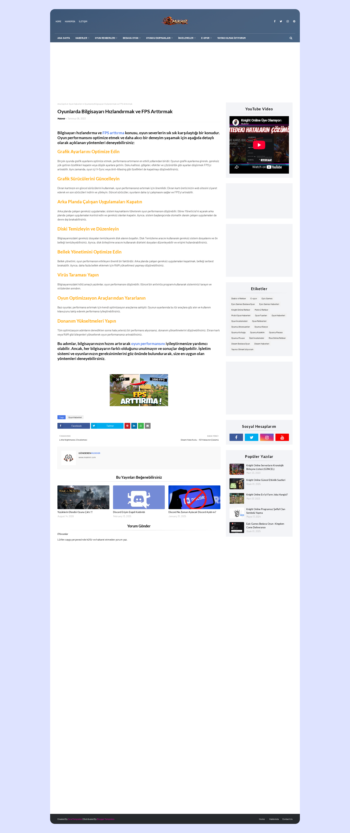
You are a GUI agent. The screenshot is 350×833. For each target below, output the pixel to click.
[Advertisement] (175, 69)
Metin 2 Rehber (261, 309)
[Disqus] (138, 668)
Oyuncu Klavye (261, 326)
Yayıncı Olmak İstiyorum (242, 349)
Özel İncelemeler (256, 338)
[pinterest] (293, 21)
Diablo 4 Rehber (238, 298)
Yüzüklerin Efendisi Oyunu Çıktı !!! (75, 512)
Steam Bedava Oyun (240, 343)
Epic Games (267, 298)
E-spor (253, 298)
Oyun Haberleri (75, 103)
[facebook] (275, 21)
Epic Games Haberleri (269, 304)
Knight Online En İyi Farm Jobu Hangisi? (267, 494)
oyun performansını (148, 343)
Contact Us (287, 819)
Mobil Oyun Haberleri (240, 315)
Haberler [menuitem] (81, 37)
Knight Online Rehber (240, 309)
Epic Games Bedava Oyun (243, 304)
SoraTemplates (75, 819)
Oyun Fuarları (261, 315)
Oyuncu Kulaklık (257, 332)
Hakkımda (70, 21)
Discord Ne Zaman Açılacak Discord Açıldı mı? (192, 512)
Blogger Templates (105, 819)
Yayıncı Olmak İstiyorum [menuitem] (231, 37)
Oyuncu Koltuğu (238, 332)
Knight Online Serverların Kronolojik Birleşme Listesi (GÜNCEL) (265, 467)
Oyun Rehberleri (259, 321)
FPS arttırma (113, 132)
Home (58, 21)
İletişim (83, 21)
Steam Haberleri (261, 343)
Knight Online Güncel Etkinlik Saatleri (265, 480)
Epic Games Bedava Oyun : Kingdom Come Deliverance (265, 525)
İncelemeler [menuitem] (185, 37)
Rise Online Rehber (277, 338)
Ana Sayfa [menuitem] (63, 37)
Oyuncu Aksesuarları (240, 326)
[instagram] (287, 21)
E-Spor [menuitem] (205, 37)
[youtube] (282, 437)
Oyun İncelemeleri (239, 321)
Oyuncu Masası (276, 332)
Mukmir (61, 118)
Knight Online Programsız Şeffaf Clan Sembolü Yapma (265, 511)
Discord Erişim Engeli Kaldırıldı (129, 512)
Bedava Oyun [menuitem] (130, 37)
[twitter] (281, 21)
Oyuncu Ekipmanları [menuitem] (158, 37)
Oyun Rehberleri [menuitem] (105, 37)
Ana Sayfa (62, 103)
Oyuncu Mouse (238, 338)
